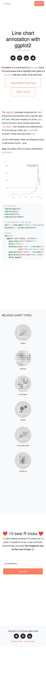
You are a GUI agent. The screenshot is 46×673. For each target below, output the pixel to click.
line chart (8, 74)
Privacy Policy (16, 641)
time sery (34, 67)
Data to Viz (23, 91)
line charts (6, 152)
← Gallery (6, 3)
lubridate (31, 130)
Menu (38, 3)
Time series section (23, 83)
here (33, 133)
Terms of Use (29, 641)
